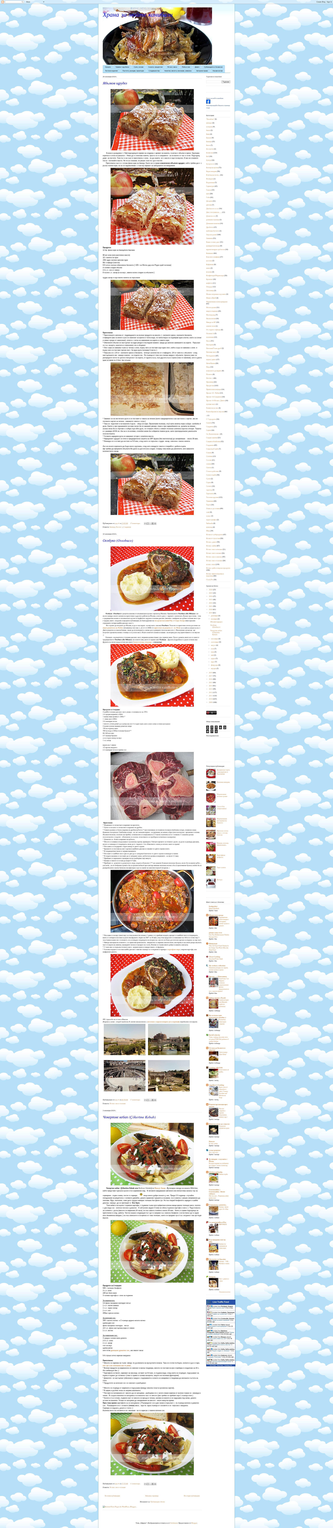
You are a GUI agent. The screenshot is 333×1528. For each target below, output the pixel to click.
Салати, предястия (155, 67)
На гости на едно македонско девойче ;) (217, 1016)
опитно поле (210, 326)
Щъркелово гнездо (216, 915)
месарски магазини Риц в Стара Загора (169, 620)
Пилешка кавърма (223, 782)
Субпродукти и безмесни (213, 67)
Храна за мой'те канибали (214, 98)
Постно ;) (119, 527)
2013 (211, 689)
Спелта (208, 467)
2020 (211, 609)
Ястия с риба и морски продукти (218, 568)
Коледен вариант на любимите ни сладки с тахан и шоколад (219, 1164)
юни (212, 652)
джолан (209, 205)
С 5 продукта (211, 419)
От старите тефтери (213, 329)
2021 (211, 606)
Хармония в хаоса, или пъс (221, 1344)
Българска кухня (212, 167)
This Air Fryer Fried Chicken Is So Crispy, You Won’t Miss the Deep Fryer (219, 948)
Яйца (208, 531)
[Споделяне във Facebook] (152, 523)
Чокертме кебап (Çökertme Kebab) (129, 1116)
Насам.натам (210, 318)
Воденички (210, 182)
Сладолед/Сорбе (212, 449)
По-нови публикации (112, 1496)
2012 (211, 692)
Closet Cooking (214, 956)
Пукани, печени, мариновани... (223, 844)
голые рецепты (214, 1150)
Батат (208, 145)
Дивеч (197, 67)
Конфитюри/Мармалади (215, 275)
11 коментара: (135, 1483)
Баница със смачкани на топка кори (223, 1246)
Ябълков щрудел (115, 82)
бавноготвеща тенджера (142, 642)
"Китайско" (210, 119)
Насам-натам (218, 71)
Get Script (213, 1365)
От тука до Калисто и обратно (217, 1049)
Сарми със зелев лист (219, 1314)
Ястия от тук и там (213, 538)
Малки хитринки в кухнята (216, 294)
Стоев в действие (212, 471)
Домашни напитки (213, 223)
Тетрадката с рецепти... (218, 1204)
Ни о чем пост (213, 1152)
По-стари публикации (192, 1496)
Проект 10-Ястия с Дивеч (215, 400)
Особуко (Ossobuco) (118, 540)
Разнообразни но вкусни (215, 411)
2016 (211, 679)
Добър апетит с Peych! (217, 998)
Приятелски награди (213, 389)
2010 (211, 699)
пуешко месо (211, 404)
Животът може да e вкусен (219, 1124)
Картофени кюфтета (221, 856)
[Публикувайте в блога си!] (147, 523)
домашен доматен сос (120, 1350)
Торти (208, 504)
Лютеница (210, 290)
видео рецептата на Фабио (113, 627)
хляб (208, 512)
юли (212, 648)
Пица (208, 367)
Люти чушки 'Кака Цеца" (223, 1053)
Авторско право (202, 71)
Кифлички (210, 264)
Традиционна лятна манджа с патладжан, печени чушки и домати (224, 921)
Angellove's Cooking (216, 1085)
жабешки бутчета (212, 231)
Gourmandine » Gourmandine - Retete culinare (217, 1191)
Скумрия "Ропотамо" (214, 1357)
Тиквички (209, 501)
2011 (211, 695)
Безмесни (209, 152)
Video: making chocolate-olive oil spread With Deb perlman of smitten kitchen (219, 1039)
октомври (214, 638)
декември (214, 615)
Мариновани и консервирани (216, 301)
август (213, 645)
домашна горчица (212, 219)
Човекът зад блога (122, 67)
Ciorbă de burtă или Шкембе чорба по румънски (223, 1003)
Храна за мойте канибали (138, 15)
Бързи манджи (211, 171)
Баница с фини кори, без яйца (223, 1208)
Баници (112, 527)
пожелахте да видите (214, 370)
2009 (211, 702)
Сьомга (209, 486)
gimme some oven (215, 932)
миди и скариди (212, 311)
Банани (208, 137)
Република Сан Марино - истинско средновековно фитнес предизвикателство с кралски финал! (219, 985)
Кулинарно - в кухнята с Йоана (218, 1160)
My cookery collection (217, 965)
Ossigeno (212, 1276)
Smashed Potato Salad (216, 959)
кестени (209, 260)
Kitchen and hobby (216, 1172)
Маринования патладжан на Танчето (222, 820)
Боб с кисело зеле (218, 1308)
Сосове (209, 460)
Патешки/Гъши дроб (213, 348)
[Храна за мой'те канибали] (208, 103)
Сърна (208, 482)
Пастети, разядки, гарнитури (133, 71)
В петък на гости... (213, 175)
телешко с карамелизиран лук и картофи (164, 1021)
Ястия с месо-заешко (213, 553)
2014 (211, 685)
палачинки (210, 337)
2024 (211, 596)
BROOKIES (223, 1224)
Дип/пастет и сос (212, 208)
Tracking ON (228, 1365)
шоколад (209, 527)
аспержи (209, 126)
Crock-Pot (209, 579)
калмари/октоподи (213, 246)
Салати (208, 423)
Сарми (208, 430)
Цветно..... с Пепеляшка (218, 976)
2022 (211, 603)
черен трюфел (211, 519)
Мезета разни (211, 307)
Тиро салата (221, 867)
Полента (209, 374)
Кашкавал (209, 253)
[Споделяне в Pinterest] (155, 523)
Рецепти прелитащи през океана (218, 1105)
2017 (211, 676)
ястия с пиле (210, 564)
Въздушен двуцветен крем (224, 1127)
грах (207, 193)
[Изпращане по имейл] (145, 523)
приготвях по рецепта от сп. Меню (167, 627)
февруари (214, 665)
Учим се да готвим (213, 508)
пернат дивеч (211, 359)
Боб (207, 156)
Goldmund (174, 1523)
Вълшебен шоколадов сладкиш (222, 1021)
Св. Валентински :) (213, 434)
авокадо (209, 123)
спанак (208, 464)
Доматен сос (210, 216)
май (212, 655)
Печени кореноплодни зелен (221, 1361)
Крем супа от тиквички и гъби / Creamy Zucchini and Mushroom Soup (223, 1092)
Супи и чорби (211, 475)
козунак (209, 272)
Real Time (220, 1365)
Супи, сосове (138, 67)
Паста (208, 341)
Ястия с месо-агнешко (214, 549)
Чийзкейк (209, 523)
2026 (211, 589)
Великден (209, 179)
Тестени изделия (111, 71)
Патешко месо (211, 352)
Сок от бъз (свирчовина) (221, 807)
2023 (211, 599)
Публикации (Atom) (158, 1502)
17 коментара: (135, 1099)
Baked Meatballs (214, 908)
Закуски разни (211, 234)
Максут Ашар (160, 1188)
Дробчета (209, 227)
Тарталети (210, 493)
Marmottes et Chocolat (217, 1259)
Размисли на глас (212, 408)
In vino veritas (213, 1143)
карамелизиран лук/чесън (215, 249)
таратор (209, 490)
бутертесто (210, 164)
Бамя (208, 134)
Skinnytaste (213, 943)
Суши (208, 478)
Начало (108, 67)
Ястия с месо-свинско (214, 557)
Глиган (208, 190)
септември (215, 642)
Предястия (210, 385)
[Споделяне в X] (150, 523)
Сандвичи (209, 426)
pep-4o (117, 523)
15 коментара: (135, 523)
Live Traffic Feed (221, 1302)
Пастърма (209, 344)
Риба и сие (186, 67)
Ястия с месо (172, 67)
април (213, 658)
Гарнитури (210, 186)
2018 (211, 672)
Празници (209, 382)
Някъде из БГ (211, 322)
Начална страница (151, 1496)
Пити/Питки (210, 363)
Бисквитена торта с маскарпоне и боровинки (223, 772)
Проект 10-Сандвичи (214, 397)
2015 (211, 682)
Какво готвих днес (213, 242)
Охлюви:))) (210, 333)
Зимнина (209, 238)
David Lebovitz (214, 1035)
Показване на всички (224, 1292)
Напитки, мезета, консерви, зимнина (177, 71)
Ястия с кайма (211, 545)
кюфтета (209, 283)
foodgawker (213, 906)
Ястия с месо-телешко (118, 1103)
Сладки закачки (211, 437)
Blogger (194, 1523)
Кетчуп (219, 879)
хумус (208, 516)
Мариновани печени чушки (222, 795)
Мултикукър (210, 315)
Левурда (209, 286)
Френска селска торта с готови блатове (222, 833)
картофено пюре (174, 949)
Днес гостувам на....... (214, 212)
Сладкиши (127, 527)
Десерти (209, 201)
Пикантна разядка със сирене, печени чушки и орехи (218, 969)
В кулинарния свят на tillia (217, 1240)
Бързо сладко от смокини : (221, 1351)
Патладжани (210, 355)
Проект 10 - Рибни (213, 393)
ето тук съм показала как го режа (117, 1366)
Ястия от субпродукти (214, 534)
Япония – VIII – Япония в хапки (224, 1262)
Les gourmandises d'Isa (217, 1222)
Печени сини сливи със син (217, 1338)
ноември (214, 619)
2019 (211, 613)
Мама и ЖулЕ (211, 298)
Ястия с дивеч (211, 542)
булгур (208, 160)
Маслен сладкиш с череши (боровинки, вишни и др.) (223, 1112)
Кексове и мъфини (213, 257)
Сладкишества (154, 71)
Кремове (209, 279)
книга (208, 268)
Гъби (208, 197)
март (213, 662)
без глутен (210, 149)
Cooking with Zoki (216, 1067)
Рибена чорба (223, 1174)
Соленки (209, 456)
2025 (211, 593)
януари (214, 668)
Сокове (208, 452)
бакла (208, 130)
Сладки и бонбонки (213, 441)
